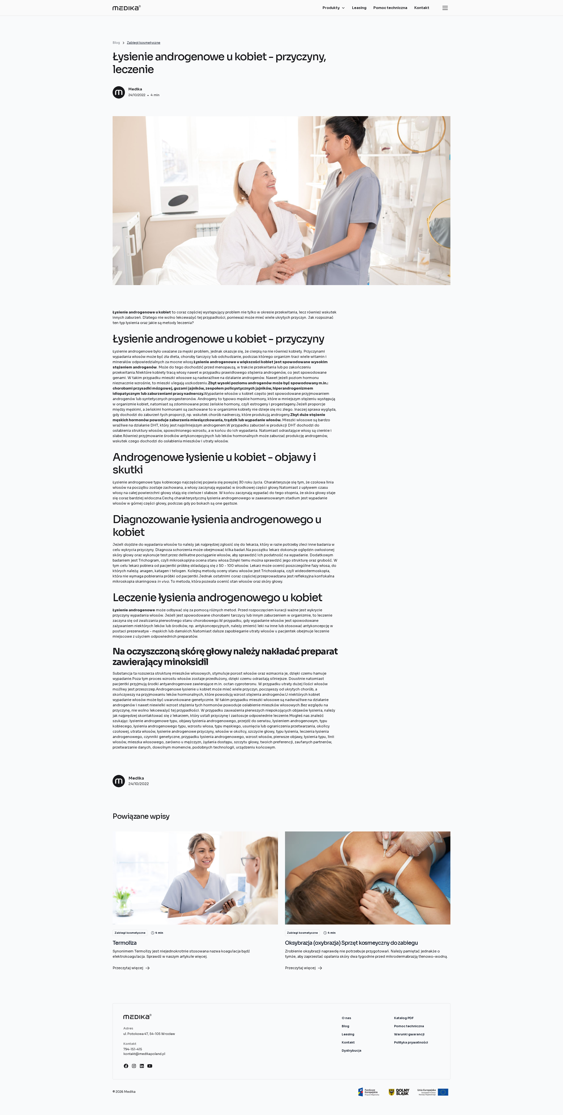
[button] (334, 8)
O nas (346, 1018)
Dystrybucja (351, 1051)
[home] (127, 7)
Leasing (359, 7)
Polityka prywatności (411, 1042)
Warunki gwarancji (409, 1034)
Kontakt (421, 7)
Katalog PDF (404, 1018)
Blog (345, 1026)
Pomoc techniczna (390, 7)
